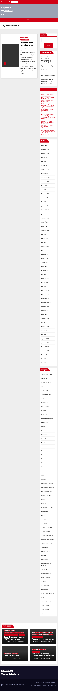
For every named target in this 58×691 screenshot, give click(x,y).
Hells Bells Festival (46, 70)
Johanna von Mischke (18, 641)
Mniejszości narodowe (47, 487)
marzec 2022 (44, 330)
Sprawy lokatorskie (46, 527)
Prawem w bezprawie (47, 507)
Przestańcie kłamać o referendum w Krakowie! (43, 655)
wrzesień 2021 (45, 351)
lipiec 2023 (44, 266)
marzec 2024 (44, 238)
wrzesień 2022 (45, 306)
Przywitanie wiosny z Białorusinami (47, 133)
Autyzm (43, 398)
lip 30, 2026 (7, 641)
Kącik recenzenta (25, 39)
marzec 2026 (44, 157)
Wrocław (43, 581)
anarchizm (44, 386)
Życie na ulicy (45, 605)
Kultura (43, 471)
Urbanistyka (44, 559)
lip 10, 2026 (7, 658)
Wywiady (43, 597)
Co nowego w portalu (47, 418)
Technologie (44, 547)
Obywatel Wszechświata (7, 11)
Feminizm (44, 434)
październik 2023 (46, 258)
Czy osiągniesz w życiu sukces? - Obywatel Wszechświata (47, 116)
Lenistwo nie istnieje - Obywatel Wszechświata (48, 121)
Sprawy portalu (45, 531)
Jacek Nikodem (45, 447)
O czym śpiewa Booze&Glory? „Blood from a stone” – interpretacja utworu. (47, 110)
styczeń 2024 (45, 246)
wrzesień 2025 (45, 181)
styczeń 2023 (45, 290)
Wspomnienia (45, 585)
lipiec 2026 (44, 145)
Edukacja (44, 426)
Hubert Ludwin (17, 658)
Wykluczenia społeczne (47, 593)
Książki (43, 467)
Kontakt (44, 685)
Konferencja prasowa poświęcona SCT (47, 100)
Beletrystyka (44, 402)
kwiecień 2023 (45, 278)
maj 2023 (44, 274)
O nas (48, 685)
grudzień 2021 (45, 343)
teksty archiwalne (46, 551)
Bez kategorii (45, 406)
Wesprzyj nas (53, 687)
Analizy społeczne (46, 382)
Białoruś (43, 410)
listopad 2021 (45, 347)
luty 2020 (43, 363)
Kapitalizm (44, 459)
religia (43, 515)
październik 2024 (46, 214)
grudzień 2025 (45, 169)
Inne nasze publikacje (36, 685)
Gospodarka (44, 438)
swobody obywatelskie (47, 539)
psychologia (44, 511)
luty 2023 (43, 286)
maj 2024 (44, 234)
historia (43, 442)
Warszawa (44, 569)
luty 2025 (43, 202)
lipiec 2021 (44, 355)
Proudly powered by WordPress (8, 684)
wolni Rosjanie (45, 577)
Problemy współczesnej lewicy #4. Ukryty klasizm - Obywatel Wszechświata (48, 105)
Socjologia (44, 523)
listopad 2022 (45, 298)
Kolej (42, 463)
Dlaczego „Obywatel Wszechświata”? (48, 682)
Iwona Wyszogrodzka (46, 641)
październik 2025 (46, 177)
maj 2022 (44, 322)
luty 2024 (43, 242)
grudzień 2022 (45, 294)
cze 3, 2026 (35, 658)
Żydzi (42, 613)
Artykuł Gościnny (45, 658)
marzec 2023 (44, 282)
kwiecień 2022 (45, 326)
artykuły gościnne (46, 394)
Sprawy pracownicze (47, 535)
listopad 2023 (45, 254)
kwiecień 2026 (45, 153)
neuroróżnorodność (46, 491)
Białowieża (44, 414)
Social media (53, 685)
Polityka (43, 503)
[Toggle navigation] (28, 20)
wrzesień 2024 (45, 218)
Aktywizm (44, 378)
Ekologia (43, 430)
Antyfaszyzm (44, 390)
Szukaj (43, 35)
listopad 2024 (45, 210)
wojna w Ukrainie (46, 573)
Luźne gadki (44, 479)
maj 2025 (44, 190)
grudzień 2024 (45, 206)
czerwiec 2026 (45, 149)
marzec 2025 (44, 198)
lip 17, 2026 (35, 641)
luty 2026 (43, 161)
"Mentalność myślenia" (47, 374)
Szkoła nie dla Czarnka (47, 543)
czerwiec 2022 (45, 318)
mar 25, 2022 (25, 48)
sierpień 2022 (45, 310)
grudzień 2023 (45, 250)
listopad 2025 (45, 173)
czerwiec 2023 (45, 270)
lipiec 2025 (44, 186)
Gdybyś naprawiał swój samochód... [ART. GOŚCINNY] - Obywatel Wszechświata (47, 96)
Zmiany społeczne (46, 601)
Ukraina (43, 555)
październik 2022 (46, 302)
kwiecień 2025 (45, 194)
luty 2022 (43, 334)
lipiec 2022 (44, 314)
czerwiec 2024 (45, 230)
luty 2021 (43, 359)
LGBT (43, 475)
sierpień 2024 (45, 222)
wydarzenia (44, 589)
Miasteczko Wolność (47, 483)
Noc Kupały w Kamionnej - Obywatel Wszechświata (48, 131)
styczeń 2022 (45, 338)
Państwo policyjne (46, 495)
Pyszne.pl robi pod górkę (48, 66)
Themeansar (3, 685)
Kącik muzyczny (24, 37)
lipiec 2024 (44, 226)
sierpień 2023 (45, 262)
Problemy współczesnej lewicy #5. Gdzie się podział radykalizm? (47, 81)
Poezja (43, 499)
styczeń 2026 (45, 165)
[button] (52, 20)
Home (37, 682)
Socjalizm (44, 519)
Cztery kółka (44, 422)
